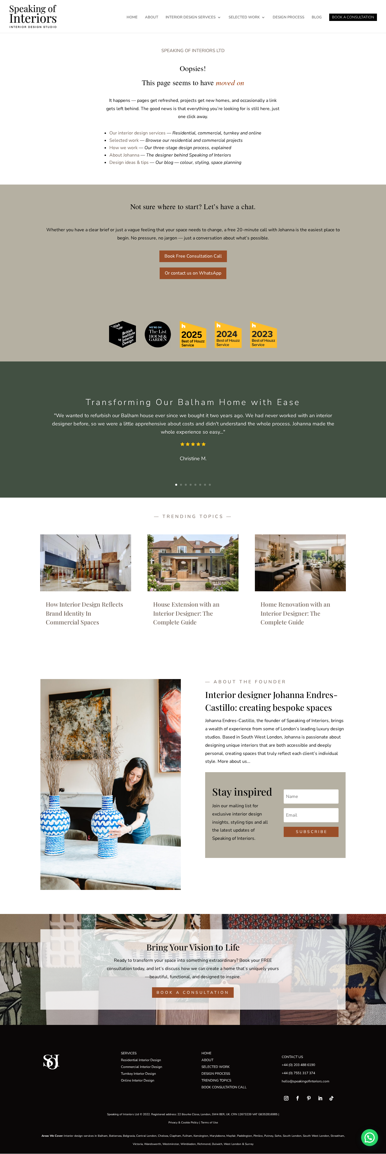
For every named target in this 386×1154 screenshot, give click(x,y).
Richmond (204, 1144)
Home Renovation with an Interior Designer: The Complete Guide (295, 613)
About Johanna (124, 155)
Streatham (337, 1136)
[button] (369, 1137)
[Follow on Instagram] (286, 1098)
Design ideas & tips (129, 162)
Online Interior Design (137, 1080)
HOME (132, 17)
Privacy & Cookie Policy (183, 1123)
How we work (123, 148)
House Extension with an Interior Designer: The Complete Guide (186, 613)
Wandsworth (152, 1144)
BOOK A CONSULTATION (353, 17)
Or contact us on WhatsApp (193, 273)
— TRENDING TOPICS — (193, 516)
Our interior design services (137, 133)
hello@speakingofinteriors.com (305, 1081)
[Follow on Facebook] (297, 1098)
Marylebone (217, 1136)
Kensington (201, 1136)
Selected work (124, 140)
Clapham (175, 1136)
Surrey (249, 1144)
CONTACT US (292, 1057)
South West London (316, 1136)
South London (292, 1136)
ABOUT (151, 17)
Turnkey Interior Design (138, 1073)
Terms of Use (209, 1123)
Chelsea (163, 1136)
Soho (278, 1136)
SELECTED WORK (244, 17)
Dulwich (217, 1144)
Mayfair (231, 1136)
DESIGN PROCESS (288, 17)
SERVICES (128, 1053)
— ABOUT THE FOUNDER (246, 682)
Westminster (170, 1144)
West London (232, 1144)
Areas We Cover (52, 1136)
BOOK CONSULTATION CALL (224, 1087)
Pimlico (258, 1136)
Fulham (187, 1136)
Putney (268, 1136)
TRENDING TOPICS (216, 1080)
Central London (146, 1136)
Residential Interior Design (141, 1060)
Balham (103, 1136)
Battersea (115, 1136)
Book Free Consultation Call (193, 256)
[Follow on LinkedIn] (320, 1098)
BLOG (317, 17)
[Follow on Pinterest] (308, 1098)
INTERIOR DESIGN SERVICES (191, 17)
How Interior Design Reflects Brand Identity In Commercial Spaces (84, 613)
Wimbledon (188, 1144)
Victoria (138, 1144)
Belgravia (129, 1136)
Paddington (244, 1136)
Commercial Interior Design (141, 1067)
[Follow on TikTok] (331, 1098)
